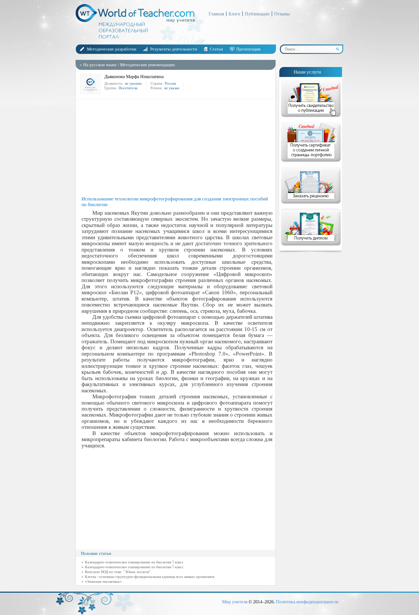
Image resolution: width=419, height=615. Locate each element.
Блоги (234, 13)
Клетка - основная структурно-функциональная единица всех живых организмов (149, 577)
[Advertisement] (177, 148)
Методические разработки (111, 49)
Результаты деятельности (173, 49)
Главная (216, 13)
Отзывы (282, 13)
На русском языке (100, 64)
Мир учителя (234, 601)
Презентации (248, 49)
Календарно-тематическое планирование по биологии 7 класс (134, 562)
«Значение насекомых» (103, 581)
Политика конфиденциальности (307, 601)
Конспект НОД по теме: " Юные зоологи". (118, 572)
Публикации (257, 13)
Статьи (216, 49)
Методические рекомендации (147, 64)
